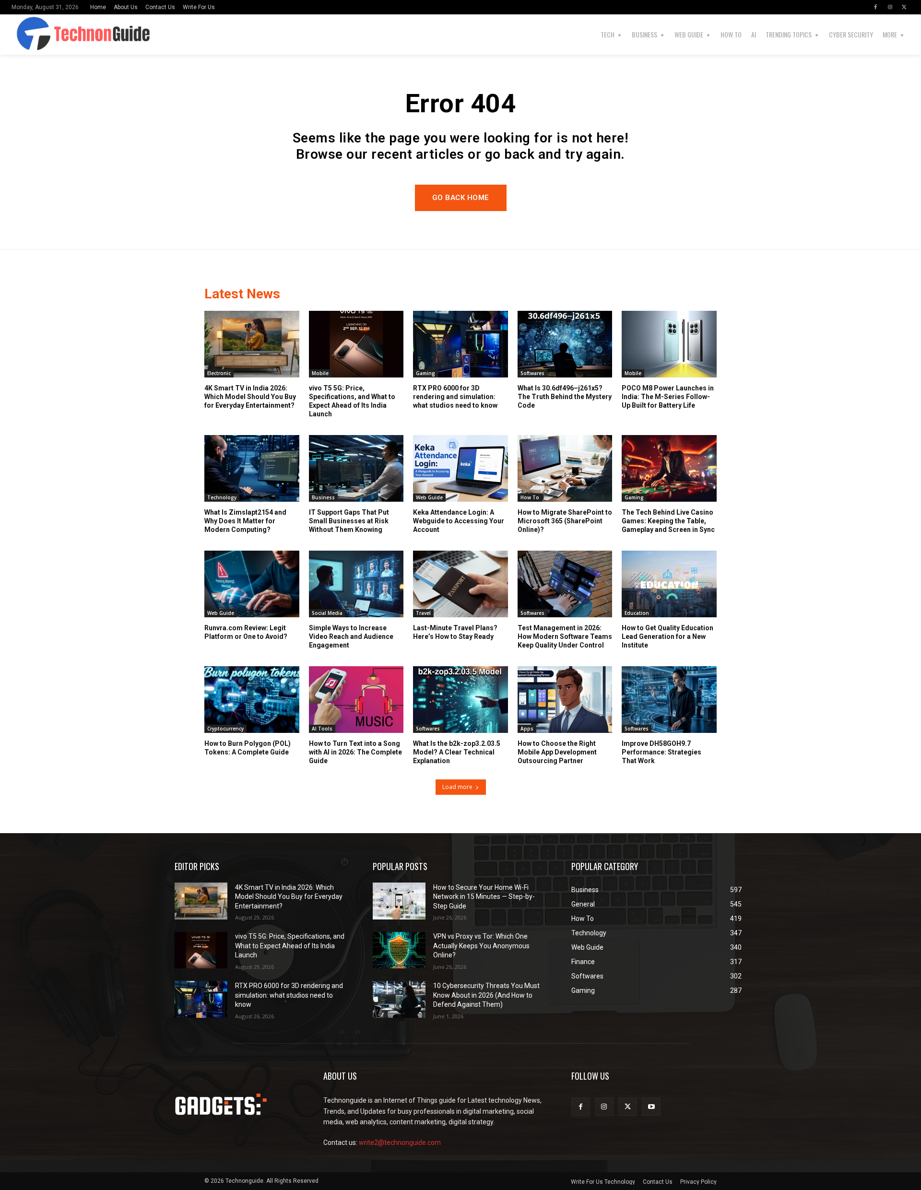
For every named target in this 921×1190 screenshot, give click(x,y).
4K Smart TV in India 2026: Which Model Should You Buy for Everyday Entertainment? (250, 396)
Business (323, 497)
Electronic (219, 373)
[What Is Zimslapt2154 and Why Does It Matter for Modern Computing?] (251, 468)
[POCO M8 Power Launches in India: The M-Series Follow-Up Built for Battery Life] (669, 344)
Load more (457, 787)
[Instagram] (890, 7)
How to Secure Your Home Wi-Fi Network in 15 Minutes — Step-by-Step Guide (484, 897)
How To (529, 497)
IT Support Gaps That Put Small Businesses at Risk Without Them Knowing (349, 520)
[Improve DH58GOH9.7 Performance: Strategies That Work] (669, 699)
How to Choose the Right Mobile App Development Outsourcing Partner (557, 752)
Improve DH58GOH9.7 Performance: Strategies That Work (661, 752)
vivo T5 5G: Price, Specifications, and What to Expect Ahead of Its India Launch (289, 945)
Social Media (327, 613)
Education (637, 613)
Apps (526, 728)
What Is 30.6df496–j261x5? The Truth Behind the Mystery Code (565, 396)
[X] (904, 7)
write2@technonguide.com (400, 1142)
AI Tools (322, 728)
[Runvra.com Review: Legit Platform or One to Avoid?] (251, 584)
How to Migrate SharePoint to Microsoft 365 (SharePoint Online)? (565, 520)
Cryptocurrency (225, 728)
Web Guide (429, 497)
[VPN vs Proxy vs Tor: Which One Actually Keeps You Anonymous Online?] (399, 950)
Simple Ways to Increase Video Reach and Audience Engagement (351, 636)
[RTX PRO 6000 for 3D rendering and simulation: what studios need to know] (460, 344)
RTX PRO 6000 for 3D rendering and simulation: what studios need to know (455, 396)
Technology (221, 497)
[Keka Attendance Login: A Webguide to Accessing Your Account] (460, 468)
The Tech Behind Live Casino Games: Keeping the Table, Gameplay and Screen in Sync (668, 520)
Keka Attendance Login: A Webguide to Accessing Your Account (458, 520)
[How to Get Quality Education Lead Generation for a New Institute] (669, 584)
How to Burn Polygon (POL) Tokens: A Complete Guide (247, 748)
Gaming (425, 373)
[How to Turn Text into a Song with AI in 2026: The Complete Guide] (356, 699)
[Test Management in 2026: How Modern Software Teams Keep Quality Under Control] (565, 584)
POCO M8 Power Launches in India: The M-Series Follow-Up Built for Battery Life (668, 396)
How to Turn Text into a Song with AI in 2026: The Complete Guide (355, 752)
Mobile (320, 373)
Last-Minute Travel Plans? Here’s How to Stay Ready (455, 632)
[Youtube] (651, 1106)
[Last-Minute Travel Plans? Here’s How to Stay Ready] (460, 584)
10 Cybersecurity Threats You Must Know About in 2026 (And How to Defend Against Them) (486, 995)
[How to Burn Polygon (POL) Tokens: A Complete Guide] (251, 699)
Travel (423, 613)
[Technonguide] (37, 34)
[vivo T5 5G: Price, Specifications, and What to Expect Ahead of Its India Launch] (356, 344)
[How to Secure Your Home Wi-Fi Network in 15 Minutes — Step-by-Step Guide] (399, 901)
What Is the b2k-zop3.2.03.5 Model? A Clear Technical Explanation (456, 752)
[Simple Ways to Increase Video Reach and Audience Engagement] (356, 584)
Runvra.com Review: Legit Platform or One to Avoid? (245, 632)
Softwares (532, 373)
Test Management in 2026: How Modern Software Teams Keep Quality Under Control (565, 636)
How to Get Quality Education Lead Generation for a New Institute (667, 636)
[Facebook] (875, 7)
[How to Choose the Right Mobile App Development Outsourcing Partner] (565, 699)
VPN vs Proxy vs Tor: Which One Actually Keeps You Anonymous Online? (481, 945)
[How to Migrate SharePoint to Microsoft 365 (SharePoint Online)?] (565, 468)
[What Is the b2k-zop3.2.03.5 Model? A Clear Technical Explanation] (460, 699)
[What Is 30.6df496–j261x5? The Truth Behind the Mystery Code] (565, 344)
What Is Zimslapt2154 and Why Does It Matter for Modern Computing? (245, 520)
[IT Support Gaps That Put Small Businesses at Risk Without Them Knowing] (356, 468)
